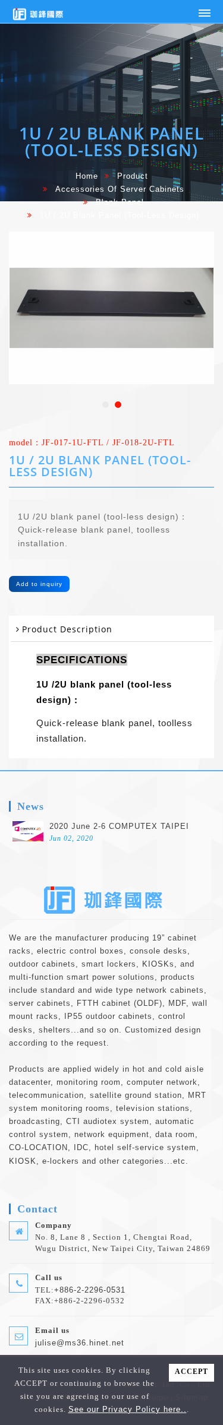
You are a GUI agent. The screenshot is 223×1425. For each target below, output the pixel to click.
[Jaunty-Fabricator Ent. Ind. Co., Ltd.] (41, 11)
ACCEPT (191, 1371)
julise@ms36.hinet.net (79, 1342)
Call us (48, 1277)
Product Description (67, 629)
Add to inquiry (39, 584)
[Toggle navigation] (204, 13)
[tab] (111, 630)
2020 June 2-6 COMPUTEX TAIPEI (119, 826)
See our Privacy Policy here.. (127, 1409)
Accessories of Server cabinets (119, 189)
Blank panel (120, 202)
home (87, 176)
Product (132, 176)
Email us (52, 1330)
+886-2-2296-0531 (89, 1289)
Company (53, 1225)
